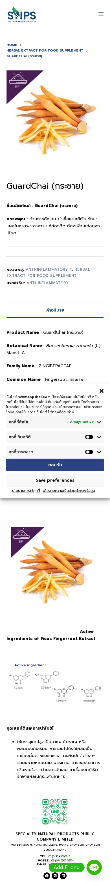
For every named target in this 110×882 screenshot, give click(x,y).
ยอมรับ (55, 465)
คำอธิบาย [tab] (55, 310)
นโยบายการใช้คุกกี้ (26, 490)
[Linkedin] (63, 875)
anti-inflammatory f (49, 269)
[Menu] (101, 14)
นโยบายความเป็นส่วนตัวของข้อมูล (69, 490)
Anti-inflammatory (48, 283)
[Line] (55, 875)
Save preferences (55, 480)
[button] (101, 391)
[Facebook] (46, 875)
